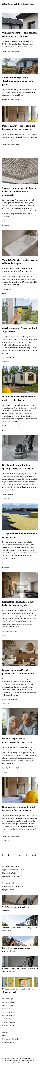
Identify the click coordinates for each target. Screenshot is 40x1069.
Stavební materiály (7, 494)
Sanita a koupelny (7, 289)
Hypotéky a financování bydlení (11, 768)
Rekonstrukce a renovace (9, 631)
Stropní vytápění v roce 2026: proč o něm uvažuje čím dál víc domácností (19, 191)
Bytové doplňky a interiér (9, 699)
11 (26, 855)
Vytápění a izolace (7, 221)
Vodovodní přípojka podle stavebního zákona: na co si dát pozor (17, 81)
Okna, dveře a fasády (8, 357)
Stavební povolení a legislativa (11, 51)
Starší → (35, 855)
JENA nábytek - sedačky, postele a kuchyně (18, 4)
